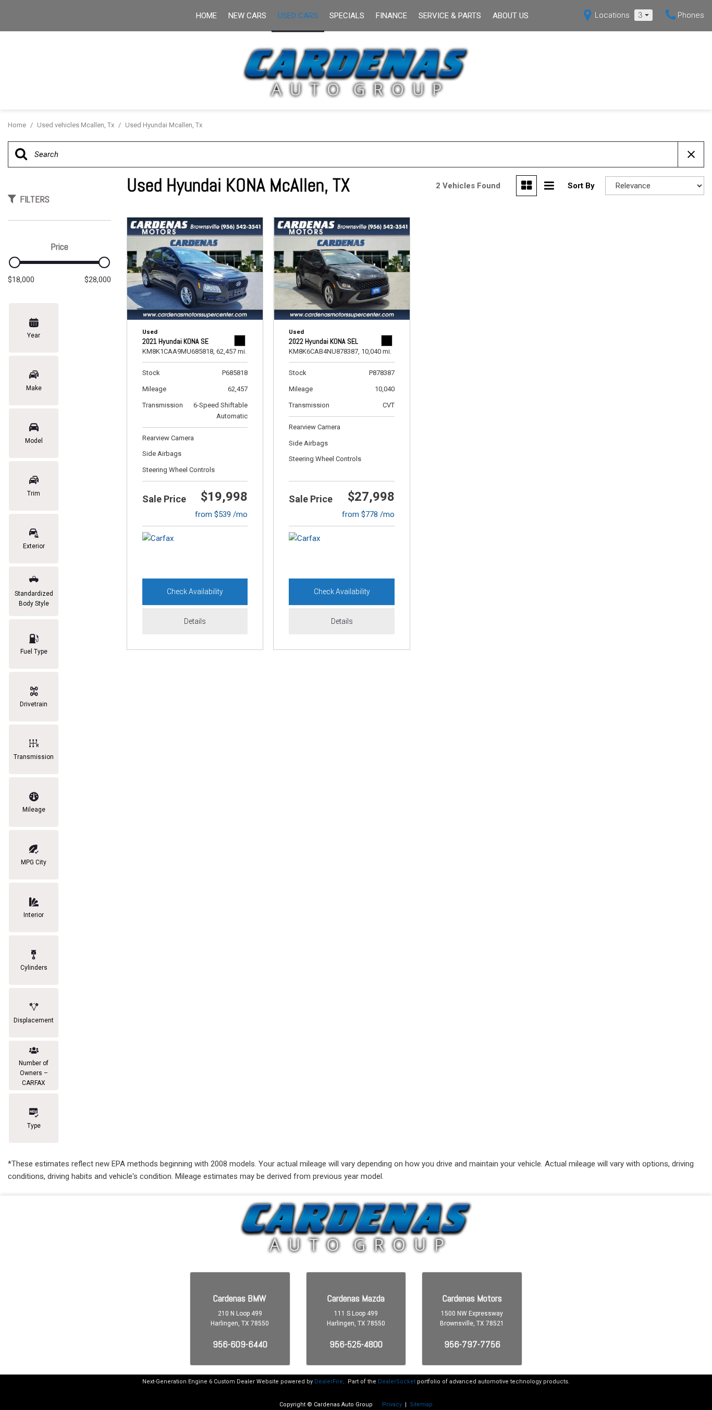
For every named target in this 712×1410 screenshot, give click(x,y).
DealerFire (328, 1381)
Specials (346, 15)
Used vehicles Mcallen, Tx (76, 125)
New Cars (247, 15)
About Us (511, 15)
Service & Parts (450, 15)
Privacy (392, 1404)
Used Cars (298, 15)
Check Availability (195, 591)
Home (206, 15)
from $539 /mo (221, 514)
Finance (391, 15)
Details (195, 621)
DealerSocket (396, 1381)
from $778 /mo (368, 514)
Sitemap (421, 1404)
